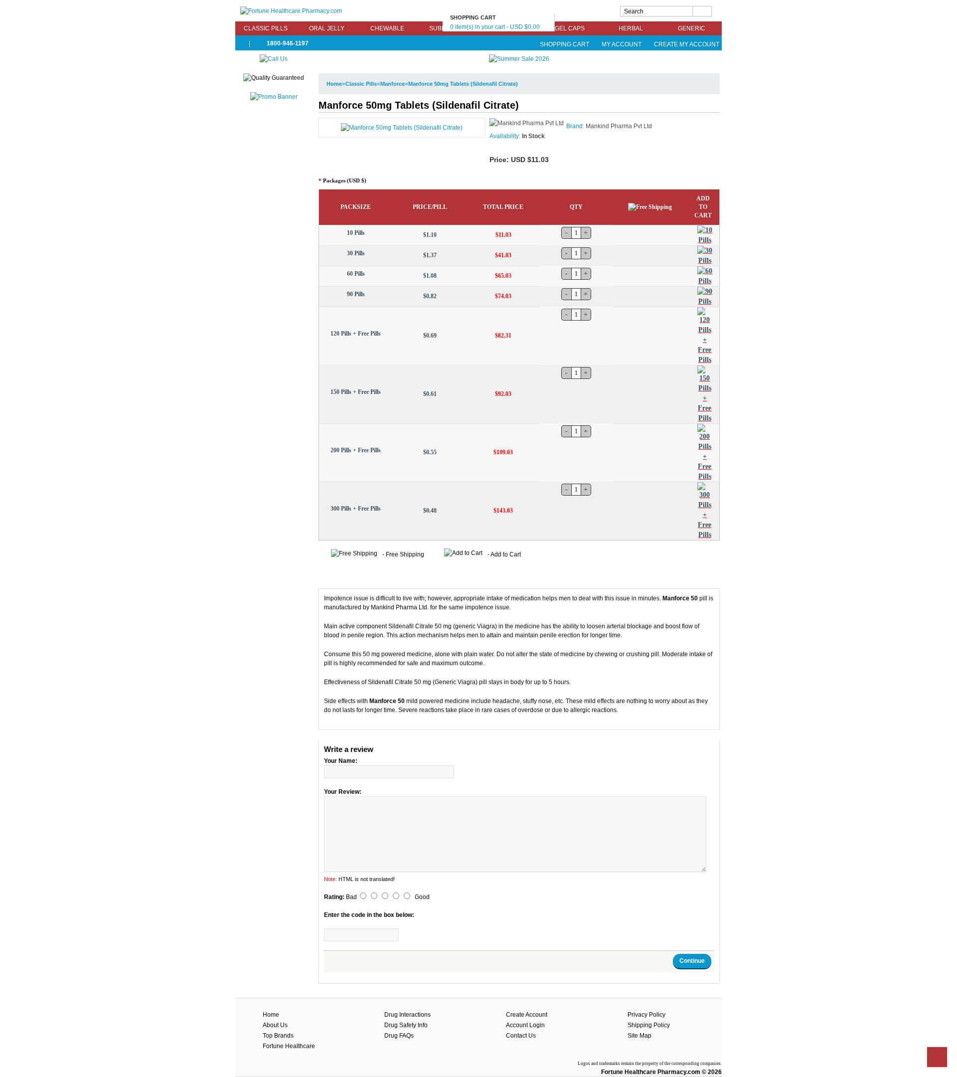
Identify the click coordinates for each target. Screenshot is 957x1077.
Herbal (631, 28)
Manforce (392, 84)
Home (334, 84)
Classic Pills (266, 28)
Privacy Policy (646, 1014)
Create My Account (685, 44)
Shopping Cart (564, 44)
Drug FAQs (399, 1035)
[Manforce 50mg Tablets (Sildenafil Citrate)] (402, 127)
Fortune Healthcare (289, 1046)
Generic (691, 28)
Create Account (526, 1014)
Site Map (639, 1035)
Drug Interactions (407, 1014)
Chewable (387, 28)
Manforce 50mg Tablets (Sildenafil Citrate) (463, 84)
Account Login (525, 1025)
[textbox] (666, 11)
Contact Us (521, 1035)
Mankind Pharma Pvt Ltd (619, 126)
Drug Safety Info (406, 1025)
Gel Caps (570, 28)
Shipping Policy (649, 1025)
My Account (621, 44)
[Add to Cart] (704, 235)
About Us (275, 1025)
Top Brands (278, 1035)
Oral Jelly (326, 28)
